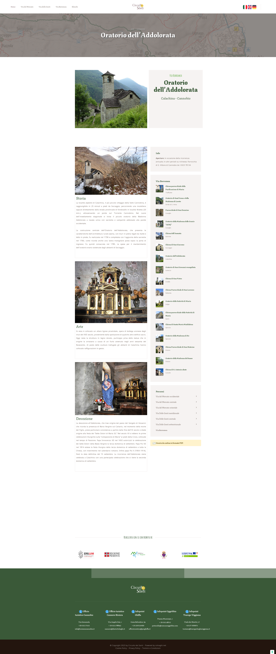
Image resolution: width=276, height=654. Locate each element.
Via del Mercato (27, 6)
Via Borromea (61, 6)
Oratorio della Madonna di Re (177, 335)
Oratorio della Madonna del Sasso (179, 358)
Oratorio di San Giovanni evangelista (180, 267)
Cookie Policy (121, 648)
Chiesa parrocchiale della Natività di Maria (179, 314)
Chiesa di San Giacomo (174, 244)
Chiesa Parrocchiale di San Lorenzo (179, 289)
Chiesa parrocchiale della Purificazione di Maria (175, 188)
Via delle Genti (44, 6)
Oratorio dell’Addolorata (175, 255)
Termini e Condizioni (151, 648)
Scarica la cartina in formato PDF (169, 443)
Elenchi (75, 6)
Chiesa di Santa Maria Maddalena (179, 324)
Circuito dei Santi (135, 645)
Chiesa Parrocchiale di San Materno (179, 347)
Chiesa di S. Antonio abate (176, 369)
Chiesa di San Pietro (173, 278)
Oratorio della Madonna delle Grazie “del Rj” (179, 223)
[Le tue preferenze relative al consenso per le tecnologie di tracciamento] (272, 652)
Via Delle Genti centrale (166, 418)
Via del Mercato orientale (166, 407)
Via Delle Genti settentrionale (168, 424)
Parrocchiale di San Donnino (177, 210)
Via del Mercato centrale (166, 401)
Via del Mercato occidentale (167, 396)
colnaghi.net (160, 645)
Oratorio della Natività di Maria (178, 301)
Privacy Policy (134, 648)
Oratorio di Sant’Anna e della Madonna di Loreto (177, 200)
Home (13, 6)
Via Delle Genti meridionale (167, 413)
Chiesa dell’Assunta (173, 233)
